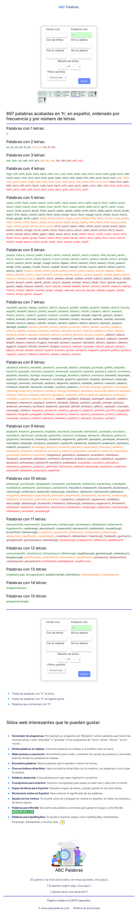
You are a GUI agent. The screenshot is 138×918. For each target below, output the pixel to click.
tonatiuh (95, 379)
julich (19, 270)
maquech (93, 350)
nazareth (88, 371)
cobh (43, 185)
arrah (75, 234)
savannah (62, 367)
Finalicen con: (79, 29)
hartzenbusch (51, 553)
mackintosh (104, 483)
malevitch (120, 466)
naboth (29, 290)
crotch (29, 274)
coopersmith (63, 528)
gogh (113, 173)
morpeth (21, 338)
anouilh (52, 311)
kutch (122, 222)
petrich (10, 338)
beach (41, 202)
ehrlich (115, 307)
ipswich (94, 307)
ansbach (63, 311)
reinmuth (36, 371)
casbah (55, 266)
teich (111, 230)
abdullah (119, 367)
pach (16, 189)
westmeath (91, 447)
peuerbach (40, 470)
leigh (18, 206)
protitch (110, 414)
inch (30, 177)
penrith (43, 327)
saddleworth (115, 540)
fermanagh (38, 447)
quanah (97, 274)
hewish (38, 286)
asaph (43, 222)
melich (10, 290)
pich (28, 185)
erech (78, 230)
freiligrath (110, 536)
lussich (53, 327)
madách (22, 278)
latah (98, 237)
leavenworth (32, 524)
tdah (126, 177)
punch (26, 210)
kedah (125, 218)
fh (49, 147)
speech (94, 259)
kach (50, 185)
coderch (31, 315)
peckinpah (108, 439)
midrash (53, 315)
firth (16, 214)
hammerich (65, 466)
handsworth (88, 495)
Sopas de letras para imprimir (30, 788)
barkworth (42, 462)
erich (34, 206)
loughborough (85, 553)
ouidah (108, 274)
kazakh (76, 286)
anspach (117, 323)
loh (47, 160)
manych (116, 286)
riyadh (36, 266)
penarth (105, 350)
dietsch (100, 342)
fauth (9, 237)
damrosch (49, 398)
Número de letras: (68, 61)
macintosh (63, 431)
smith (17, 202)
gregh (33, 237)
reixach (117, 315)
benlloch (75, 383)
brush (9, 218)
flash (25, 202)
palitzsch (67, 451)
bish (112, 181)
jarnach (120, 346)
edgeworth (69, 439)
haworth (97, 315)
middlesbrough (15, 574)
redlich (10, 319)
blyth (9, 222)
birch (96, 206)
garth (104, 206)
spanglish (95, 439)
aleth (52, 234)
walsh (60, 210)
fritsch (10, 315)
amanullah (26, 458)
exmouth (120, 319)
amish (35, 210)
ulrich (28, 263)
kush (44, 177)
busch (51, 210)
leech (77, 218)
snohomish (40, 451)
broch (115, 214)
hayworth (48, 371)
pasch (27, 241)
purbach (126, 350)
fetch (100, 218)
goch (78, 185)
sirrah (19, 294)
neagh (19, 241)
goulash (42, 315)
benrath (123, 338)
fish (86, 177)
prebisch (72, 387)
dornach (55, 330)
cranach (95, 311)
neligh (49, 290)
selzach (55, 354)
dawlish (21, 330)
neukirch (74, 414)
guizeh (10, 286)
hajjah (19, 286)
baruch (19, 259)
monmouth (62, 371)
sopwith (75, 315)
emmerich (98, 375)
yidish (38, 270)
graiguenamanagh (17, 601)
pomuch (80, 290)
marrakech (12, 435)
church (30, 255)
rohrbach (50, 390)
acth (85, 181)
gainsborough (104, 553)
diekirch (113, 390)
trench (113, 259)
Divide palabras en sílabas (28, 748)
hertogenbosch (35, 574)
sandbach (61, 418)
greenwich (36, 431)
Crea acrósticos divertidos (28, 768)
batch (43, 218)
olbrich (55, 334)
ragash (110, 290)
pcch (99, 177)
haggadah (123, 410)
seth (21, 173)
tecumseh (124, 375)
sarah (9, 202)
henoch (47, 274)
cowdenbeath (45, 536)
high (9, 173)
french (48, 255)
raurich (22, 354)
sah (25, 160)
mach (9, 177)
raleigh (32, 307)
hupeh (42, 237)
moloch (94, 255)
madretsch (106, 466)
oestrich (85, 414)
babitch (89, 338)
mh (53, 147)
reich (81, 202)
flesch (31, 278)
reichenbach (82, 524)
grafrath (99, 410)
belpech (100, 334)
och (31, 160)
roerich (106, 311)
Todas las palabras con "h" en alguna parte (38, 698)
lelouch (32, 311)
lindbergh (81, 435)
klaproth (36, 398)
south (33, 202)
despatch (37, 410)
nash (70, 173)
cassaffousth (84, 557)
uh (20, 147)
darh (43, 189)
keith (58, 202)
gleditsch (26, 466)
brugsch (42, 342)
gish (119, 177)
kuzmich (43, 330)
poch (71, 181)
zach (36, 173)
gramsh (121, 282)
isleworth (107, 451)
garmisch (82, 379)
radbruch (121, 414)
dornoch (78, 334)
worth (57, 206)
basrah (68, 274)
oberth (102, 266)
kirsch (55, 263)
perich (121, 266)
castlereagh (31, 528)
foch (51, 181)
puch (16, 181)
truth (50, 206)
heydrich (11, 371)
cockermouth (92, 532)
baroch (107, 278)
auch (17, 177)
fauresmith (44, 503)
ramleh (120, 290)
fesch (17, 237)
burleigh (49, 387)
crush (120, 206)
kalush (57, 286)
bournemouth (49, 524)
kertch (86, 286)
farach (86, 282)
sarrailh (96, 402)
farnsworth (58, 483)
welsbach (12, 402)
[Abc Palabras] (69, 6)
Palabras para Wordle (25, 807)
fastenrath (43, 491)
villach (85, 327)
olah (29, 189)
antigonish (12, 495)
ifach (59, 237)
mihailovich (76, 532)
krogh (116, 218)
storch (100, 270)
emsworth (51, 410)
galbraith (82, 439)
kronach (60, 350)
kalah (66, 237)
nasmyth (105, 323)
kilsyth (29, 350)
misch (53, 230)
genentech (68, 455)
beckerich (56, 462)
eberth (41, 278)
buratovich (67, 499)
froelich (21, 394)
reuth (52, 241)
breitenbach (97, 528)
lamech (95, 286)
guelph (27, 266)
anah (119, 185)
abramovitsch (117, 557)
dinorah (31, 319)
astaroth (24, 387)
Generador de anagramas (28, 736)
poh (69, 160)
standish (23, 375)
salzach (119, 330)
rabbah (100, 290)
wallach (73, 323)
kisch (98, 226)
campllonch (83, 499)
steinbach (123, 443)
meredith (35, 367)
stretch (42, 311)
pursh (49, 226)
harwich (42, 319)
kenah (74, 237)
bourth (10, 282)
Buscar (84, 81)
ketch (82, 237)
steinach (86, 418)
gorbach (66, 346)
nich (72, 189)
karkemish (80, 443)
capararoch (98, 499)
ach (37, 160)
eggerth (11, 346)
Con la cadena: (55, 50)
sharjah (85, 315)
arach (59, 234)
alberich (122, 383)
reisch (50, 278)
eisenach (45, 379)
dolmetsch (112, 462)
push (51, 177)
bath (92, 181)
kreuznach (24, 447)
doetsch (122, 342)
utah (50, 173)
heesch (28, 286)
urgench (116, 327)
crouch (56, 259)
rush (62, 173)
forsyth (125, 307)
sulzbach (49, 383)
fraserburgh (96, 536)
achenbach (97, 455)
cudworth (71, 394)
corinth (85, 311)
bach (43, 173)
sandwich (48, 367)
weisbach (125, 390)
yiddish (84, 307)
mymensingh (120, 507)
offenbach (107, 435)
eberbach (86, 390)
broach (20, 282)
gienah (112, 282)
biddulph (85, 398)
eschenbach (43, 487)
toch (112, 185)
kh (44, 147)
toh (58, 160)
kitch (90, 237)
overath (32, 338)
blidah (126, 278)
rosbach (32, 354)
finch (105, 202)
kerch (123, 214)
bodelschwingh (55, 574)
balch (73, 226)
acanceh (74, 327)
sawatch (44, 354)
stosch (78, 274)
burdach (65, 342)
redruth (41, 323)
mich (65, 177)
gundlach (58, 394)
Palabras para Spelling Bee (28, 817)
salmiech (47, 418)
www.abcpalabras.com (55, 908)
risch (60, 241)
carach (87, 274)
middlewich (74, 507)
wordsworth (73, 483)
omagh (28, 230)
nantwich (61, 414)
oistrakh (107, 402)
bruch (51, 218)
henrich (20, 323)
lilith (103, 255)
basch (34, 222)
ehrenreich (58, 495)
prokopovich (84, 540)
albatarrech (13, 536)
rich (56, 173)
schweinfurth (50, 557)
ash (8, 160)
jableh (10, 274)
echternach (28, 491)
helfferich (12, 499)
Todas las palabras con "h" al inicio (33, 693)
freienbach (58, 503)
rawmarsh (12, 418)
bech (35, 185)
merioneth (12, 470)
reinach (51, 323)
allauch (20, 342)
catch (112, 206)
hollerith (11, 447)
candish (64, 315)
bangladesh (43, 483)
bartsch (93, 323)
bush (29, 173)
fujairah (74, 402)
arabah (79, 278)
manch (121, 237)
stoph (84, 241)
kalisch (10, 350)
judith (39, 255)
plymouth (97, 367)
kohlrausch (13, 507)
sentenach (12, 451)
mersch (10, 278)
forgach (55, 346)
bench (60, 218)
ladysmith (80, 451)
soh (80, 160)
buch (106, 177)
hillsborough (68, 553)
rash (64, 181)
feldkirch (26, 455)
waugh (89, 214)
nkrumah (86, 319)
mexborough (119, 495)
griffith (108, 367)
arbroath (84, 387)
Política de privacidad (86, 908)
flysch (64, 266)
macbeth (11, 307)
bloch (92, 210)
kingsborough (14, 557)
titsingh (61, 390)
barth (42, 214)
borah (105, 226)
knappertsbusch (16, 588)
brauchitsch (13, 532)
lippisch (93, 394)
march (96, 202)
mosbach (56, 338)
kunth (125, 210)
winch (34, 226)
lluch (81, 214)
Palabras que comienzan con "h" (31, 704)
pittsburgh (12, 483)
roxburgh (11, 383)
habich (120, 270)
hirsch (10, 259)
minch (89, 226)
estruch (53, 319)
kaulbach (39, 402)
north (50, 202)
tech (91, 173)
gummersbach (33, 540)
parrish (22, 307)
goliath (74, 307)
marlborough (66, 524)
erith (123, 234)
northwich (54, 458)
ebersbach (12, 466)
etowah (76, 282)
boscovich (93, 458)
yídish (81, 270)
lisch (105, 237)
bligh (101, 210)
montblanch (13, 487)
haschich (45, 394)
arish (59, 222)
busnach (76, 342)
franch (45, 266)
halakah (77, 346)
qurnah (91, 290)
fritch (103, 282)
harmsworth (101, 491)
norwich (43, 307)
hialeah (10, 323)
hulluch (99, 346)
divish (47, 282)
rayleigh (35, 375)
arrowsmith (26, 499)
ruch (98, 181)
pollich (115, 350)
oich (78, 189)
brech (91, 234)
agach (43, 234)
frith (93, 218)
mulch (10, 241)
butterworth (114, 524)
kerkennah (92, 466)
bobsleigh (41, 439)
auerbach (100, 371)
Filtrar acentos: (56, 71)
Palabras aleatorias (24, 777)
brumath (53, 342)
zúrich (57, 255)
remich (10, 294)
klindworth (118, 503)
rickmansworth (110, 574)
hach (57, 185)
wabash (109, 270)
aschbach (38, 406)
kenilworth (28, 487)
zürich (28, 259)
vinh (78, 181)
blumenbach (120, 487)
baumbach (119, 394)
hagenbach (54, 455)
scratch (77, 330)
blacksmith (105, 487)
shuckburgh (42, 511)
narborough (13, 491)
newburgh (12, 390)
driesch (10, 330)
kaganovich (104, 503)
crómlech (12, 387)
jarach (63, 270)
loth (22, 185)
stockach (97, 418)
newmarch (25, 402)
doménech (107, 379)
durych (56, 282)
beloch (117, 278)
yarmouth (24, 383)
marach (28, 270)
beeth (82, 234)
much (98, 173)
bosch (10, 206)
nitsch (46, 270)
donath (19, 274)
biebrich (51, 402)
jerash (116, 274)
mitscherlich (67, 557)
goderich (87, 410)
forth (85, 210)
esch (15, 185)
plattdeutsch (66, 561)
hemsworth (27, 439)
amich (103, 230)
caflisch (98, 406)
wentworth (90, 431)
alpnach (101, 338)
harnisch (118, 402)
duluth (104, 259)
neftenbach (13, 511)
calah (86, 230)
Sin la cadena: (79, 39)
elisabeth (50, 431)
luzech (38, 274)
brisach (88, 334)
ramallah (87, 383)
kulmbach (74, 390)
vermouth (37, 383)
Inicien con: (53, 29)
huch (37, 189)
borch (65, 226)
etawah (66, 282)
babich (98, 278)
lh (37, 147)
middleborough (90, 574)
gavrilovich (124, 536)
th (25, 147)
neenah (39, 290)
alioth (55, 270)
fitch (65, 206)
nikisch (83, 323)
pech (23, 181)
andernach (108, 443)
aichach (32, 330)
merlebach (112, 455)
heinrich (24, 367)
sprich (28, 294)
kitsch (37, 259)
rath (72, 177)
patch (108, 210)
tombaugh (121, 387)
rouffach (36, 418)
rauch (73, 214)
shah (77, 173)
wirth (27, 218)
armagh (123, 259)
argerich (11, 379)
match (113, 202)
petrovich (120, 435)
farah (18, 210)
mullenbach (104, 507)
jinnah (65, 259)
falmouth (23, 379)
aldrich (53, 307)
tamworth (36, 387)
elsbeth (105, 307)
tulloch (120, 334)
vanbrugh (121, 379)
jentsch (67, 338)
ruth (15, 173)
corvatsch (98, 462)
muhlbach (49, 414)
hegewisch (39, 455)
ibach (50, 237)
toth (91, 177)
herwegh (88, 346)
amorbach (25, 406)
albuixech (77, 447)
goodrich (70, 379)
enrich (72, 270)
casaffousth (29, 536)
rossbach (33, 394)
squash (37, 294)
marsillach (72, 491)
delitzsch (51, 447)
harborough (73, 503)
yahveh (74, 259)
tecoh (37, 230)
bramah (58, 274)
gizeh (26, 226)
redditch (122, 398)
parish (121, 255)
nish (105, 185)
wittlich (82, 394)
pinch (51, 222)
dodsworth (94, 443)
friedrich (24, 431)
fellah (95, 282)
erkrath (32, 346)
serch (69, 230)
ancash (111, 255)
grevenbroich (33, 561)
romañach (12, 398)
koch (120, 173)
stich (42, 226)
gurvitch (111, 410)
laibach (31, 323)
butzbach (73, 398)
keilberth (79, 466)
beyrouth (64, 406)
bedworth (52, 406)
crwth (107, 234)
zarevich (111, 398)
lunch (98, 214)
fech (58, 181)
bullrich (112, 371)
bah (14, 160)
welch (10, 210)
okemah (69, 290)
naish (92, 222)
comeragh (12, 410)
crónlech (25, 410)
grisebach (53, 443)
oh (7, 147)
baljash (63, 327)
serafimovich (83, 561)
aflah (35, 234)
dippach (111, 342)
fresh (43, 210)
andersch (12, 406)
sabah (68, 210)
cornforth (64, 447)
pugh (31, 181)
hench (17, 222)
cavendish (105, 431)
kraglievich (45, 532)
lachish (70, 350)
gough (18, 218)
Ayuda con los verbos (25, 798)
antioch (20, 315)
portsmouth (27, 483)
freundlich (75, 487)
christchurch (34, 553)
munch (33, 214)
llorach (75, 319)
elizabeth (12, 431)
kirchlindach (49, 561)
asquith (10, 311)
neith (81, 226)
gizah (25, 237)
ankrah (69, 278)
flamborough (30, 532)
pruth (44, 241)
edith (88, 202)
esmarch (43, 346)
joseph (10, 255)
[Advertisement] (69, 16)
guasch (120, 263)
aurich (10, 263)
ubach (17, 226)
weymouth (100, 390)
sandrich (85, 402)
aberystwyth (47, 528)
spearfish (54, 470)
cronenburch (63, 536)
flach (99, 222)
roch (9, 181)
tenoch (10, 270)
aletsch (110, 334)
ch (40, 147)
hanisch (33, 327)
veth (23, 189)
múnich (20, 255)
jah (42, 160)
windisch (38, 390)
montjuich (40, 443)
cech (92, 185)
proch (36, 241)
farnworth (67, 458)
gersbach (75, 410)
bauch (119, 230)
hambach (99, 330)
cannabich (93, 451)
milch (26, 222)
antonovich (104, 495)
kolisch (39, 350)
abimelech (40, 458)
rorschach (119, 431)
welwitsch (107, 458)
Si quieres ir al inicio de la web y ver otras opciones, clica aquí (68, 879)
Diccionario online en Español (30, 793)
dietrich (73, 367)
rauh (70, 185)
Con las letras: (55, 39)
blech (122, 226)
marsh (26, 206)
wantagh (44, 338)
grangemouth (14, 540)
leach (9, 214)
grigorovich (61, 532)
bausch (101, 263)
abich (27, 234)
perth (81, 206)
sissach (65, 354)
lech (113, 177)
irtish (18, 266)
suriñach (110, 418)
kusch (114, 222)
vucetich (60, 387)
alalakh (94, 327)
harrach (62, 323)
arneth (88, 278)
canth (99, 234)
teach (24, 214)
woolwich (73, 375)
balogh (74, 266)
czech (35, 218)
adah (85, 185)
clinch (73, 263)
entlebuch (26, 451)
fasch (61, 230)
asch (105, 181)
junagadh (35, 414)
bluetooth (77, 431)
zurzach (105, 327)
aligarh (10, 342)
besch (94, 230)
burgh (65, 214)
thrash (83, 266)
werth (108, 218)
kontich (49, 350)
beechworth (43, 495)
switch (84, 259)
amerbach (105, 394)
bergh (75, 222)
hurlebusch (88, 503)
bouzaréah (84, 462)
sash (125, 181)
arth (64, 185)
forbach (74, 311)
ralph (65, 202)
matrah (126, 286)
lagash (65, 263)
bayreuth (23, 371)
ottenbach (26, 470)
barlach (22, 334)
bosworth (76, 371)
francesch (105, 447)
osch (85, 189)
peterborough (32, 557)
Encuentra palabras (24, 763)
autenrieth (40, 499)
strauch (76, 354)
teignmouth (73, 495)
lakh (8, 185)
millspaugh (88, 507)
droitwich (80, 458)
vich (24, 177)
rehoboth (62, 402)
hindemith (55, 439)
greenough (12, 455)
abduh (19, 230)
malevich (110, 383)
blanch (46, 259)
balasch (31, 342)
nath (38, 181)
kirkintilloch (73, 574)
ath (63, 160)
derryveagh (13, 503)
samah (19, 234)
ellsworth (93, 435)
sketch (76, 255)
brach (114, 226)
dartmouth (27, 435)
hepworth (62, 383)
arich (67, 234)
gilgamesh (12, 439)
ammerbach (27, 462)
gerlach (107, 315)
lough (68, 218)
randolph (85, 367)
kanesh (66, 286)
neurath (108, 319)
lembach (81, 350)
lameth (105, 286)
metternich (88, 483)
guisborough (109, 532)
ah (16, 147)
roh (20, 160)
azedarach (83, 455)
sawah (68, 241)
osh (52, 160)
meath (85, 218)
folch (49, 214)
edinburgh (41, 435)
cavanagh (60, 375)
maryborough (67, 540)
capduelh (109, 406)
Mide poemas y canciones (28, 754)
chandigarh (119, 483)
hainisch (11, 414)
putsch (19, 263)
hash (58, 177)
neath (66, 222)
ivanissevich (100, 557)
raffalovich (99, 540)
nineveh (88, 330)
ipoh (126, 185)
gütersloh (51, 466)
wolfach (22, 327)
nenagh (58, 290)
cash (84, 173)
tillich (110, 330)
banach (83, 263)
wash (79, 177)
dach (58, 189)
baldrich (98, 383)
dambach (89, 342)
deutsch (64, 307)
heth (9, 189)
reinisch (24, 418)
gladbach (108, 387)
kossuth (20, 319)
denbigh (11, 327)
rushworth (66, 443)
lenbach (11, 334)
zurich (85, 255)
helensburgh (50, 540)
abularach (12, 462)
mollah (20, 290)
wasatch (117, 311)
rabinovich (86, 491)
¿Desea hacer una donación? (69, 891)
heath (42, 206)
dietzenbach (79, 536)
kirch (58, 226)
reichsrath (28, 511)
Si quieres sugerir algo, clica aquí (69, 885)
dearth (38, 282)
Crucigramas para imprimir (29, 783)
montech (66, 334)
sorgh (76, 241)
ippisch (109, 346)
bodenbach (70, 462)
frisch (92, 263)
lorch (112, 237)
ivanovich (68, 435)
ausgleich (121, 458)
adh (75, 160)
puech (10, 230)
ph (28, 147)
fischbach (12, 458)
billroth (75, 406)
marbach (44, 334)
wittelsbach (99, 524)
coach (73, 206)
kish (44, 181)
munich (66, 255)
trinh (106, 222)
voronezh (58, 379)
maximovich (42, 507)
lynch (121, 202)
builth (29, 282)
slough (37, 263)
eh (12, 147)
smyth (107, 214)
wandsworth (60, 487)
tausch (90, 270)
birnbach (86, 406)
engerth (22, 346)
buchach (78, 338)
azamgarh (98, 398)
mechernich (58, 507)
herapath (23, 414)
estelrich (118, 447)
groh (65, 189)
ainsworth (122, 439)
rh (33, 147)
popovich (25, 390)
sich (37, 177)
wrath (9, 234)
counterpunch (14, 561)
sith (127, 173)
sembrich (73, 418)
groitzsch (39, 466)
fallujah (34, 379)
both (106, 173)
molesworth (90, 487)
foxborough (58, 491)
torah (57, 214)
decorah (66, 330)
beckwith (110, 375)
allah (89, 206)
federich (63, 410)
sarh (99, 185)
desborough (29, 503)
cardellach (112, 499)
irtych (48, 286)
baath (83, 222)
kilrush (20, 350)
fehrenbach (27, 495)
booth (72, 202)
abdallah (11, 375)
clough (46, 263)
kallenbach (116, 491)
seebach (112, 338)
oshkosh (98, 319)
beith (45, 230)
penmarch (98, 414)
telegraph (26, 443)
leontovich (27, 507)
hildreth (11, 394)
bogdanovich (14, 528)
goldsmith (55, 435)
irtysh (111, 263)
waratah (33, 334)
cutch (116, 234)
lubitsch (85, 375)
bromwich (124, 371)
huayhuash (120, 451)
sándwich (12, 367)
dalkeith (61, 398)
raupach (11, 354)
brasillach (54, 499)
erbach (111, 266)
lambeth (22, 311)
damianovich (80, 528)
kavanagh (47, 375)
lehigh (10, 266)
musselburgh (113, 528)
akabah (59, 278)
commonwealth (15, 553)
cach (51, 189)
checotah (122, 406)
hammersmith (14, 524)
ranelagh (96, 387)
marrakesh (12, 443)
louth (9, 226)
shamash (64, 319)
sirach (125, 274)
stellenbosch (121, 553)
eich (118, 181)
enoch (117, 210)
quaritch (25, 398)
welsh (77, 210)
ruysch (92, 266)
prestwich (54, 451)
